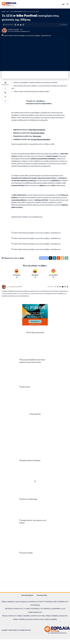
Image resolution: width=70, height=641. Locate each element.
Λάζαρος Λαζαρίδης (13, 29)
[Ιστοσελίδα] (56, 287)
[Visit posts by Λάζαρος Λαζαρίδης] (4, 30)
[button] (60, 4)
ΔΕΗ (7, 11)
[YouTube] (63, 287)
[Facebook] (57, 287)
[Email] (5, 97)
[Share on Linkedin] (18, 24)
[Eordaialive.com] (9, 4)
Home (3, 11)
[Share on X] (15, 24)
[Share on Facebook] (5, 88)
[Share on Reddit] (20, 24)
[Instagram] (65, 287)
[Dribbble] (67, 287)
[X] (60, 287)
